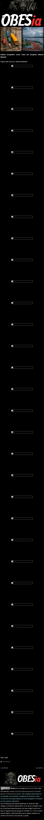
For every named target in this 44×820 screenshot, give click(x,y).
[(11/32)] (22, 291)
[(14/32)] (22, 355)
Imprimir (6, 762)
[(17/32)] (22, 420)
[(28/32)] (22, 657)
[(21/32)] (22, 506)
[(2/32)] (22, 97)
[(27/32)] (22, 635)
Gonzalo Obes (33, 788)
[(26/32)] (22, 614)
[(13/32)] (22, 334)
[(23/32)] (22, 549)
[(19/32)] (22, 463)
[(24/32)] (22, 571)
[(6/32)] (22, 183)
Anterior (5, 768)
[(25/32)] (22, 592)
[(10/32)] (22, 269)
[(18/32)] (22, 441)
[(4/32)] (22, 140)
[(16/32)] (22, 398)
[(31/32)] (22, 722)
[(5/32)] (22, 161)
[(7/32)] (22, 205)
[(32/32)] (22, 743)
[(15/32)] (22, 377)
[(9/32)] (22, 248)
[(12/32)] (22, 312)
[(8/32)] (22, 226)
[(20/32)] (22, 485)
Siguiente (39, 768)
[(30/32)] (22, 700)
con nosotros (34, 811)
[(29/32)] (22, 678)
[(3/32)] (22, 118)
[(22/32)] (22, 528)
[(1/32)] (22, 75)
